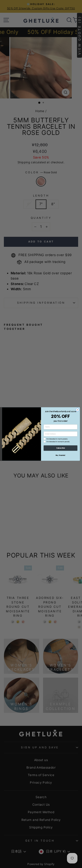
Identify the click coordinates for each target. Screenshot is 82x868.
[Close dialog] (77, 409)
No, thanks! (60, 455)
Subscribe (60, 448)
